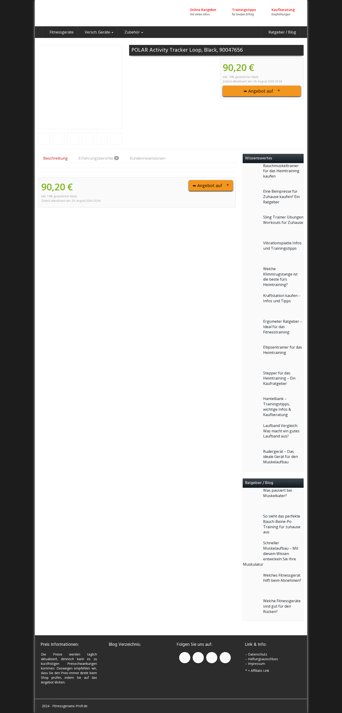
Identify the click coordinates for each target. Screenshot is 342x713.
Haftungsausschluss (263, 659)
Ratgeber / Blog (282, 32)
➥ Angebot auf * (262, 91)
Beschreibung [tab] (55, 158)
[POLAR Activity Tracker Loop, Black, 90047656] (80, 87)
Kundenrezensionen (147, 158)
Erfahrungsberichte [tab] (98, 158)
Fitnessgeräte (61, 32)
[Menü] (80, 13)
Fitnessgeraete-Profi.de (69, 706)
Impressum (256, 663)
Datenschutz (257, 654)
